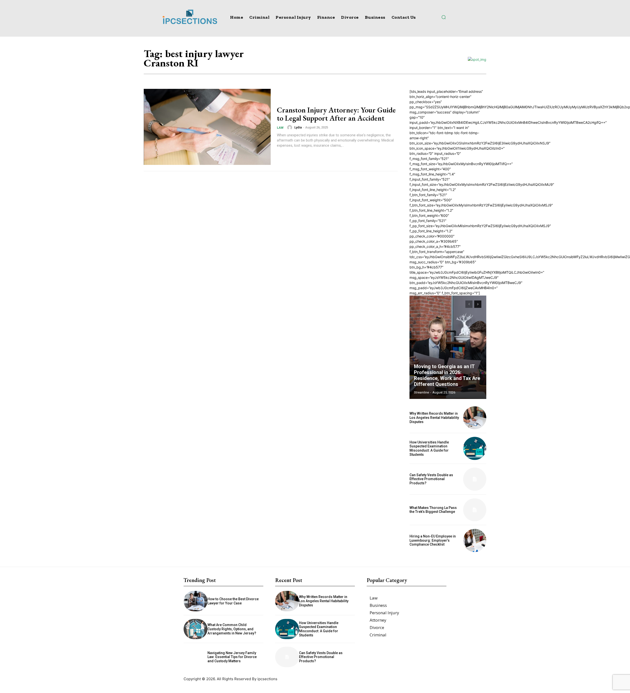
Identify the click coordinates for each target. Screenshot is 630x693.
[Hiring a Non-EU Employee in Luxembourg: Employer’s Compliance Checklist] (474, 540)
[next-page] (477, 304)
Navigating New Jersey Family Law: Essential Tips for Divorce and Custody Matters (232, 657)
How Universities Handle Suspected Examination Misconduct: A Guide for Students (429, 448)
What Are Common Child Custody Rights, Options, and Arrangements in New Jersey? (231, 629)
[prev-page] (468, 304)
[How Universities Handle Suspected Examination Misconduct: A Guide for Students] (474, 448)
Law (280, 127)
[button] (443, 17)
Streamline (421, 392)
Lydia (298, 127)
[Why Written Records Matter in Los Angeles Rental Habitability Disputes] (474, 417)
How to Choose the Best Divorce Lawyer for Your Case (233, 601)
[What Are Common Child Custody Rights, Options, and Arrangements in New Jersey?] (195, 629)
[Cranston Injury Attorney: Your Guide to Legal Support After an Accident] (207, 127)
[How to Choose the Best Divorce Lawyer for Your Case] (195, 601)
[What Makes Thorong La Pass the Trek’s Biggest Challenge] (474, 509)
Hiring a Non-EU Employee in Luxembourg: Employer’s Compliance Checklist (433, 540)
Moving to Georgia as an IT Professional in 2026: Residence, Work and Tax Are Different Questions (447, 375)
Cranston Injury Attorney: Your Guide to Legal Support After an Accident (336, 114)
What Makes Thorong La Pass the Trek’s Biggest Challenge (433, 510)
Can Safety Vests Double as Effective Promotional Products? (431, 479)
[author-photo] (290, 127)
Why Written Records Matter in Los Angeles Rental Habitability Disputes (434, 417)
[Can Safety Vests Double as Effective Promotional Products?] (474, 479)
